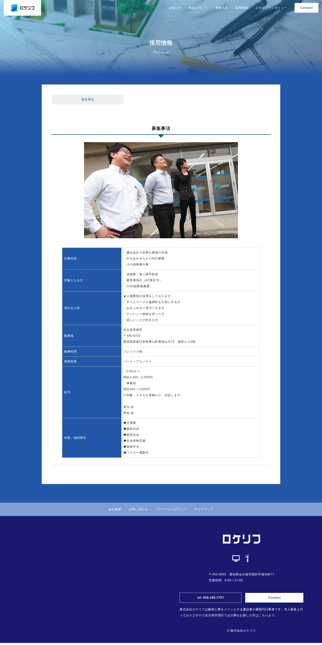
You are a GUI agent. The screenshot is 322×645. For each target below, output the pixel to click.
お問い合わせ (138, 509)
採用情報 (241, 7)
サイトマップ (203, 509)
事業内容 (221, 7)
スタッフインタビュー (271, 7)
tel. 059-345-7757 (210, 597)
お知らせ (175, 7)
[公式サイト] (236, 558)
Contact (306, 7)
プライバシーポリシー (171, 509)
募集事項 (87, 99)
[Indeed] (247, 558)
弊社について (198, 7)
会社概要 (115, 509)
